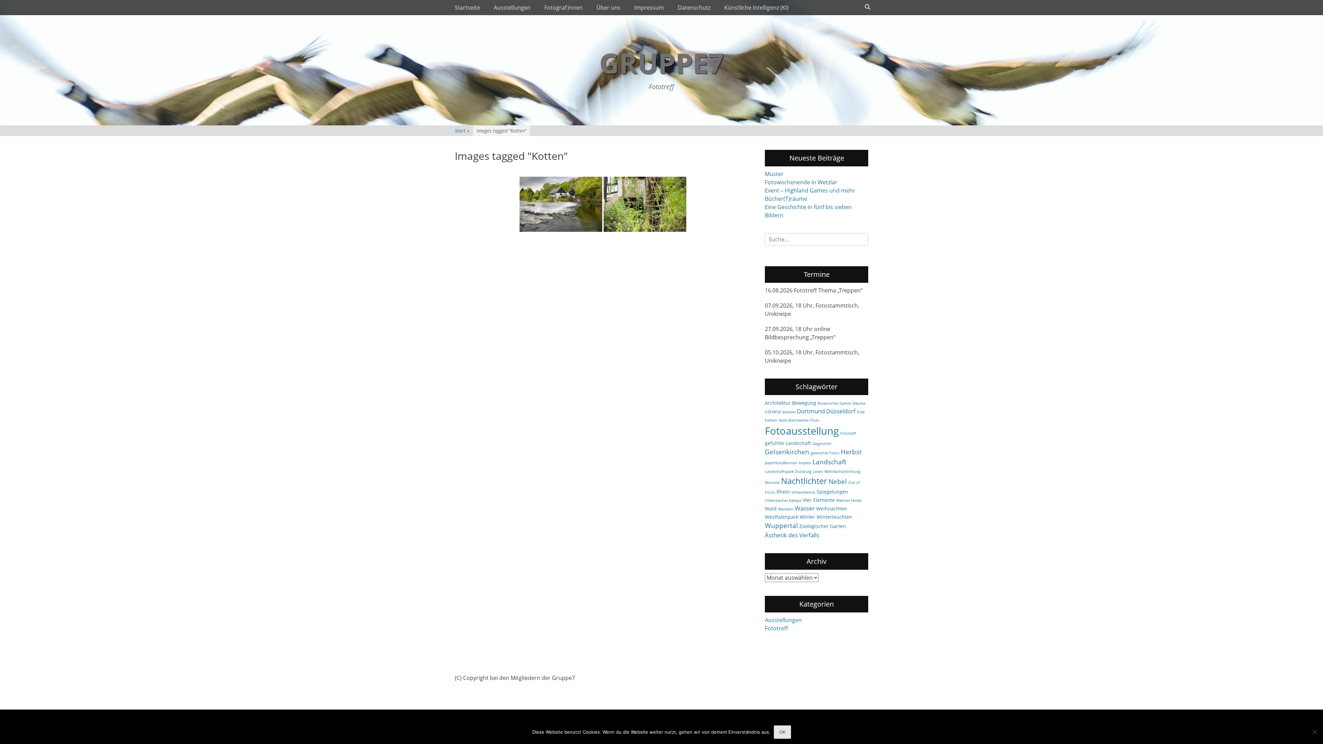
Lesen (818, 471)
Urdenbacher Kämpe (783, 500)
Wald (771, 508)
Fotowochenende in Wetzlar (801, 182)
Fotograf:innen (563, 7)
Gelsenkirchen (787, 451)
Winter (807, 517)
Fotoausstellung (802, 431)
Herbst (851, 451)
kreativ (805, 463)
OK (782, 732)
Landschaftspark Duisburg (788, 471)
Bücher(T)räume (786, 199)
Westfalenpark (781, 517)
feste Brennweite (794, 420)
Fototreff (848, 433)
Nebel (838, 481)
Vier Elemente (819, 500)
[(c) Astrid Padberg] (561, 204)
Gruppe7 (661, 62)
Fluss (814, 420)
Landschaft (829, 461)
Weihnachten (831, 508)
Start (462, 130)
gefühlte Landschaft (788, 443)
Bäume (859, 403)
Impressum (649, 7)
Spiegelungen (832, 491)
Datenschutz (694, 7)
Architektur (778, 403)
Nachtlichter (804, 480)
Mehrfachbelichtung (842, 471)
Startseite (467, 7)
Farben (771, 420)
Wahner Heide (848, 500)
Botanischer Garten (835, 403)
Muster (774, 174)
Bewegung (804, 403)
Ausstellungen (512, 7)
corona (773, 411)
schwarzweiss (803, 492)
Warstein (785, 509)
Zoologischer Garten (822, 526)
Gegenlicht (821, 443)
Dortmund (811, 411)
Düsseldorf (840, 411)
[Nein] (1314, 731)
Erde (861, 412)
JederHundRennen (781, 463)
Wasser (805, 508)
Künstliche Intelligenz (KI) (756, 7)
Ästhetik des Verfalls (792, 535)
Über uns (608, 7)
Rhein (783, 491)
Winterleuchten (834, 517)
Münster (772, 482)
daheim (789, 412)
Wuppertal (781, 525)
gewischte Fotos (825, 453)
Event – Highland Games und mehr (810, 190)
